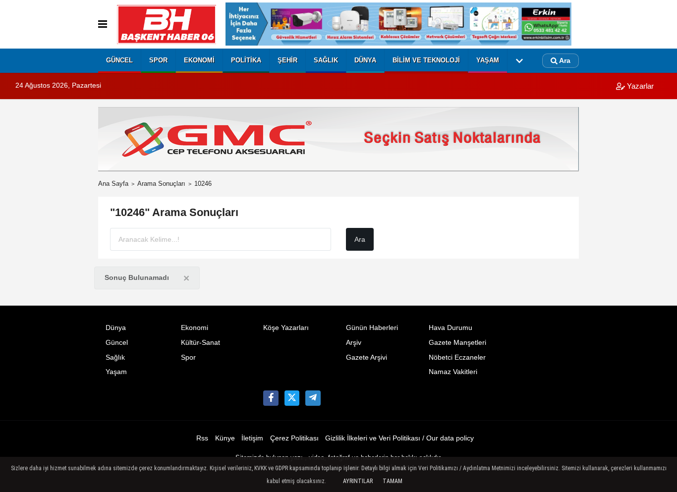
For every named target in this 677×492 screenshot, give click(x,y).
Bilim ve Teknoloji (426, 60)
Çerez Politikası (294, 438)
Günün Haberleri (372, 327)
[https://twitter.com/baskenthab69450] (291, 397)
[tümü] (519, 61)
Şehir (287, 60)
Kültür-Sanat (200, 342)
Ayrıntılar (358, 481)
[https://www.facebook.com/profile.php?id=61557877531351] (270, 397)
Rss (202, 438)
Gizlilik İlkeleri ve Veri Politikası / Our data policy (399, 438)
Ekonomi (199, 60)
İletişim (252, 438)
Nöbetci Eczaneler (457, 357)
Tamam (392, 481)
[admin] (312, 397)
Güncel (119, 60)
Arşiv (353, 342)
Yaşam (487, 60)
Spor (158, 60)
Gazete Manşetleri (457, 342)
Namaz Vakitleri (453, 372)
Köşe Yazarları (286, 327)
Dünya (365, 60)
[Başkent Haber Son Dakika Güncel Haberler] (166, 24)
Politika (246, 60)
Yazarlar (639, 86)
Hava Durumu (450, 327)
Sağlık (326, 60)
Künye (225, 438)
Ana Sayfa (113, 183)
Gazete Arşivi (366, 357)
